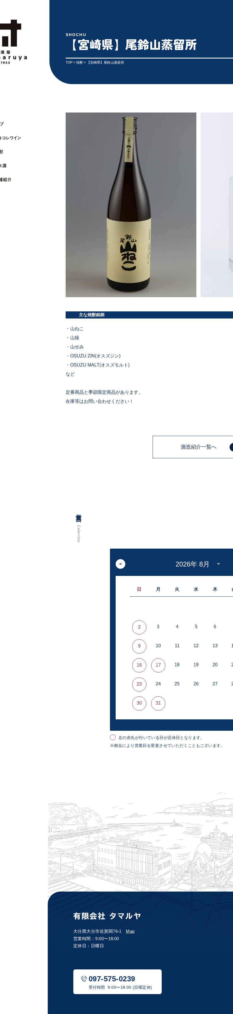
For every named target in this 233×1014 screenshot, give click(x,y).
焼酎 (79, 62)
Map (130, 931)
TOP (69, 62)
